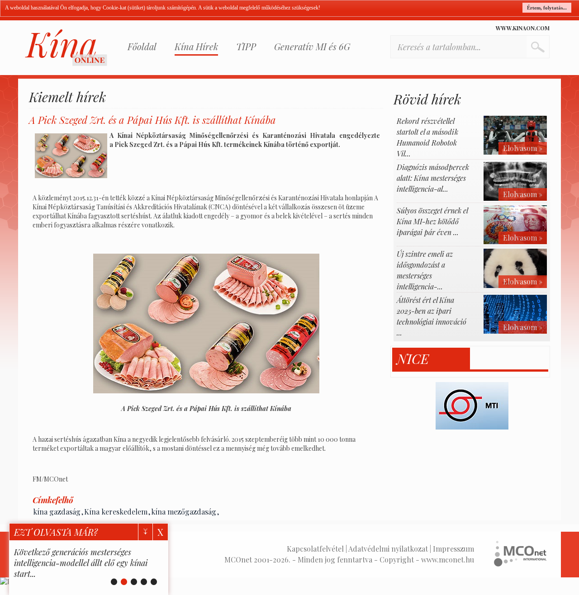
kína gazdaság (57, 511)
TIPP (246, 46)
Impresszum (453, 548)
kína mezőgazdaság (183, 511)
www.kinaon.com (523, 28)
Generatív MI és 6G (312, 46)
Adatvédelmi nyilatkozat (388, 548)
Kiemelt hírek (67, 97)
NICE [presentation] (413, 359)
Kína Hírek (196, 46)
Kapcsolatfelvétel (315, 548)
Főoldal (142, 46)
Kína (66, 47)
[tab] (431, 359)
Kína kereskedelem (115, 511)
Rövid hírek (427, 99)
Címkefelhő (53, 500)
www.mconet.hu (447, 559)
